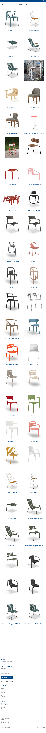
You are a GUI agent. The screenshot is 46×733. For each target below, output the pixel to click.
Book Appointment (7, 677)
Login (41, 0)
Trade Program (4, 706)
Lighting (2, 695)
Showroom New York (5, 704)
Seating (2, 687)
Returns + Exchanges (5, 718)
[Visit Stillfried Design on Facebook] (7, 681)
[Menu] (43, 4)
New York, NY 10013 (5, 669)
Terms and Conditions (41, 727)
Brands (2, 708)
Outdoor (2, 693)
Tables (2, 688)
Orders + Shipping (4, 716)
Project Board (36, 0)
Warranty (3, 719)
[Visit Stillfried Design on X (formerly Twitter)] (1, 681)
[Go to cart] (43, 0)
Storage (2, 689)
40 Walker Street (4, 668)
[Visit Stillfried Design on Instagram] (9, 681)
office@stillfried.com (5, 673)
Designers (3, 710)
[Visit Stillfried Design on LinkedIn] (4, 681)
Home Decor (3, 696)
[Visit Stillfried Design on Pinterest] (12, 681)
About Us (3, 703)
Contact (2, 723)
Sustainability (3, 707)
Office (2, 691)
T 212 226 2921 (4, 672)
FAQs (2, 720)
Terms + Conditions (5, 722)
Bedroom (3, 692)
